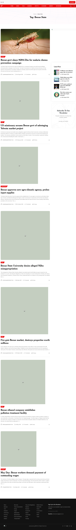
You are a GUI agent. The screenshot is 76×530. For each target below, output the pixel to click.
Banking (29, 6)
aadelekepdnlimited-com (8, 74)
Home (12, 6)
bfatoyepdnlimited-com (8, 424)
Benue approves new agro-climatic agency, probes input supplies (25, 191)
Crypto (37, 6)
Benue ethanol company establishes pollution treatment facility (18, 411)
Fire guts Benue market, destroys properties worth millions (25, 341)
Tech (23, 6)
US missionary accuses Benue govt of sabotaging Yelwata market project (24, 127)
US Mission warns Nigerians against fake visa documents (66, 71)
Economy (44, 6)
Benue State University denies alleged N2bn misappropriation (22, 267)
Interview (58, 6)
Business (72, 2)
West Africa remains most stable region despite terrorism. (66, 93)
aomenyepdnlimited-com (8, 280)
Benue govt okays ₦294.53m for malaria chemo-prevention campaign (24, 61)
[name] (1, 2)
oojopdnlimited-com (7, 487)
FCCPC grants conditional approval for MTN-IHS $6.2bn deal (66, 85)
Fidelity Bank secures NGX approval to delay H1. (66, 78)
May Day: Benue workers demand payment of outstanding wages (23, 474)
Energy (51, 6)
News (17, 6)
